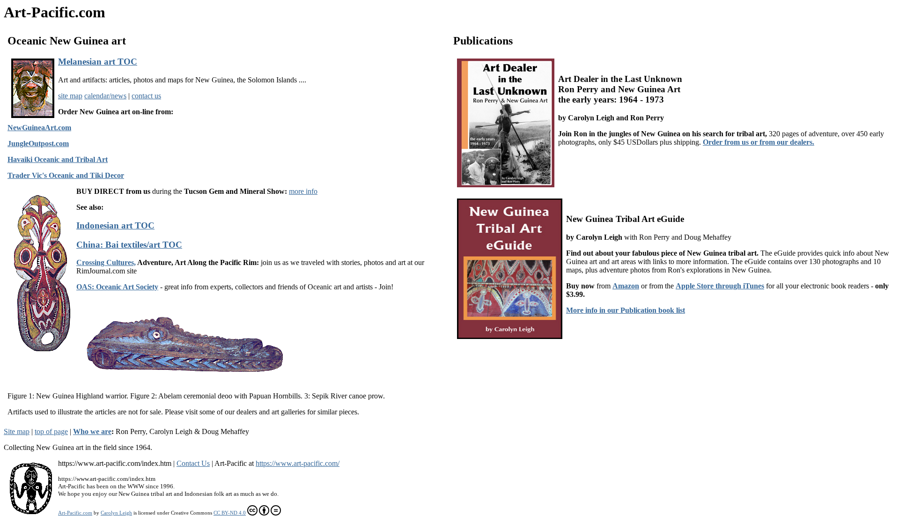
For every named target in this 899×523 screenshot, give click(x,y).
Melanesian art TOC (97, 61)
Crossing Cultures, (106, 262)
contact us (146, 96)
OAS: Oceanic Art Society (117, 287)
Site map (16, 431)
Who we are (92, 431)
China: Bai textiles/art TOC (129, 245)
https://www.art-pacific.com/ (297, 463)
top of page (51, 431)
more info (303, 191)
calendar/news (105, 96)
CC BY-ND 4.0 (230, 513)
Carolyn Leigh (116, 513)
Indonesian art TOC (115, 225)
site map (70, 96)
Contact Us (193, 463)
